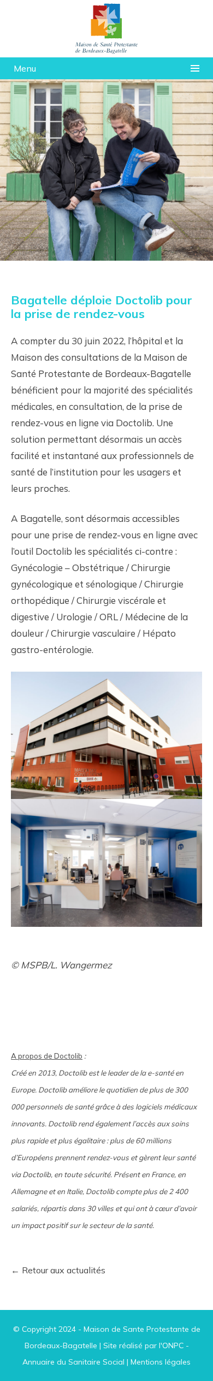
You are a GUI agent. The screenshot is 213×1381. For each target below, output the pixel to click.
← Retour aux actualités (58, 1270)
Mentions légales (161, 1362)
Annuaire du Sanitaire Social (73, 1362)
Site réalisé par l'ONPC (143, 1345)
